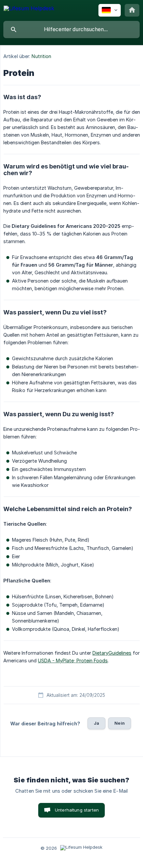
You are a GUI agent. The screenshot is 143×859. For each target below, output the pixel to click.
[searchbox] (71, 29)
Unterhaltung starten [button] (77, 810)
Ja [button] (96, 723)
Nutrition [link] (41, 56)
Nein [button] (119, 723)
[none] (29, 9)
